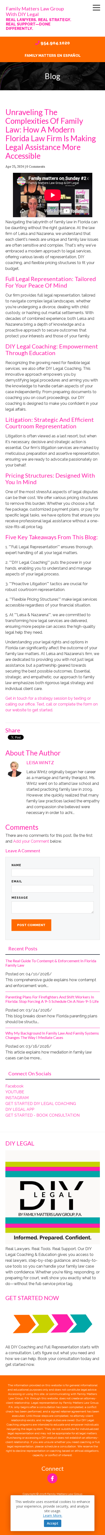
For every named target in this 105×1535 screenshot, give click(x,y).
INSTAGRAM (17, 1097)
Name (16, 865)
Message (19, 897)
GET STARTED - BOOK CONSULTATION (42, 1115)
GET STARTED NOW (32, 1297)
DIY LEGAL (19, 1143)
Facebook (14, 1086)
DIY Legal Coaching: (31, 346)
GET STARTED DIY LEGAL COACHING (40, 1103)
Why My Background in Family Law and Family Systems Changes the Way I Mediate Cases (52, 1035)
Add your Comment (31, 841)
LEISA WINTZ (40, 762)
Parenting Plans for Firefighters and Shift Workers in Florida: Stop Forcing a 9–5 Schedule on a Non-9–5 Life (52, 999)
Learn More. (52, 1515)
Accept (52, 1523)
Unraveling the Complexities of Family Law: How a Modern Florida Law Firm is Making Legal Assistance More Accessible (50, 133)
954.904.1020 (55, 42)
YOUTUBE (14, 1092)
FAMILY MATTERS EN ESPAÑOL (53, 55)
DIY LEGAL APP (19, 1109)
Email (16, 881)
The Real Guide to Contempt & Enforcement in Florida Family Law (50, 962)
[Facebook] (52, 1478)
